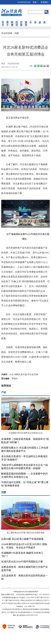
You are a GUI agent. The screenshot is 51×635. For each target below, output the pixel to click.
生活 (2, 21)
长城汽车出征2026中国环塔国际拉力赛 (22, 561)
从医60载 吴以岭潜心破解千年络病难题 (22, 539)
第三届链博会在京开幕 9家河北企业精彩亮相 (25, 533)
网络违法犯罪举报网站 (31, 609)
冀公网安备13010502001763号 (27, 615)
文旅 (39, 19)
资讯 (44, 19)
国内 (16, 19)
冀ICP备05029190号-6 (13, 600)
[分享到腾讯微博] (48, 66)
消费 (26, 19)
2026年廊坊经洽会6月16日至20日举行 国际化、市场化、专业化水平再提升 (24, 546)
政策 (21, 21)
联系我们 (44, 2)
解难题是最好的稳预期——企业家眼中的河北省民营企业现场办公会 (24, 475)
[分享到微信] (38, 66)
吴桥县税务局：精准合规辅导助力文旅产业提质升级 (24, 569)
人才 (7, 21)
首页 (2, 19)
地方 (35, 19)
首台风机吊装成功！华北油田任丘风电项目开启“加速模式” (24, 458)
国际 (12, 19)
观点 (16, 21)
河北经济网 (6, 33)
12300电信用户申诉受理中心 (12, 609)
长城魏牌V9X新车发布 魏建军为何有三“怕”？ (22, 555)
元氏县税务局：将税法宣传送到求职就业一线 (24, 577)
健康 (12, 21)
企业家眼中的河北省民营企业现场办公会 (25, 433)
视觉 (26, 21)
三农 (30, 19)
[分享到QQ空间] (41, 66)
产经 (21, 19)
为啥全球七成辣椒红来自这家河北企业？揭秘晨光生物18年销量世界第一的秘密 (24, 467)
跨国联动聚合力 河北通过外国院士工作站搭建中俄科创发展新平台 (24, 449)
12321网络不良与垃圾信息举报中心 (19, 612)
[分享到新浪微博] (45, 66)
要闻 (7, 19)
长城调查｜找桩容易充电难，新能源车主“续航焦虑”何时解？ (25, 441)
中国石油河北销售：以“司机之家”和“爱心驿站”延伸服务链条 (25, 484)
